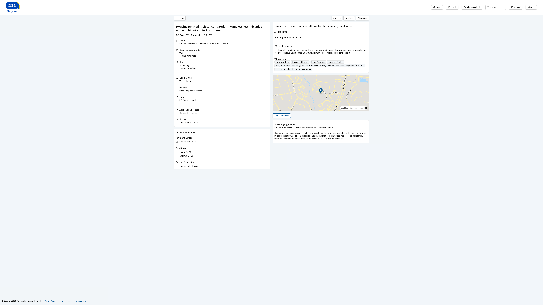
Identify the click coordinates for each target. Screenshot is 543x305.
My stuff (517, 7)
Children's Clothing (300, 62)
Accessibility (81, 301)
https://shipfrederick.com (190, 90)
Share (350, 18)
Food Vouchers (282, 62)
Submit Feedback (473, 7)
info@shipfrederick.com (190, 100)
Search (453, 7)
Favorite (363, 18)
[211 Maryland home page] (13, 7)
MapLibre (344, 108)
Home (438, 7)
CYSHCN (360, 65)
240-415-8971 (185, 77)
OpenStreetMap (357, 108)
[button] (321, 91)
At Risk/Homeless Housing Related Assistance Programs (328, 65)
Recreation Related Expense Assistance (293, 69)
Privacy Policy (50, 301)
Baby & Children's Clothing (287, 65)
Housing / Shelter (335, 62)
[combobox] (495, 7)
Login (532, 7)
